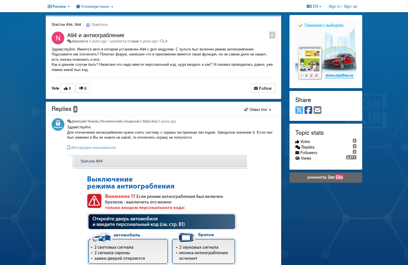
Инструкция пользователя (93, 147)
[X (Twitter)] (299, 110)
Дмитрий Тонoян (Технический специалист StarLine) (115, 121)
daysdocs (80, 41)
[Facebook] (308, 110)
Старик (133, 41)
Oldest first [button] (258, 109)
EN (315, 6)
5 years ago (167, 121)
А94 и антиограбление (95, 35)
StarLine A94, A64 (66, 24)
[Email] (317, 110)
